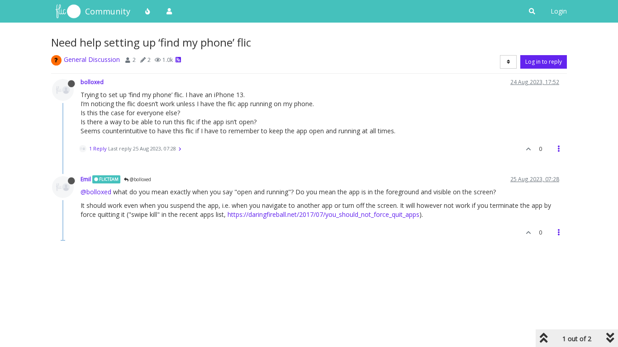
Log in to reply (543, 62)
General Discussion (92, 59)
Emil (86, 179)
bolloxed (92, 81)
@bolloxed (139, 179)
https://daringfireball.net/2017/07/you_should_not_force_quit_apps (323, 214)
